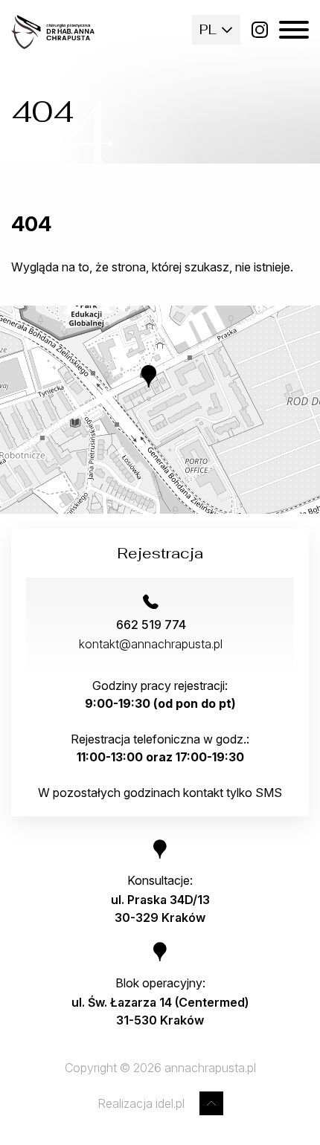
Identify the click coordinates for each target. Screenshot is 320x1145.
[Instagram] (259, 29)
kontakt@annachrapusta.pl (151, 643)
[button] (160, 387)
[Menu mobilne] (294, 30)
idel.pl (170, 1103)
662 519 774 (151, 624)
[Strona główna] (53, 32)
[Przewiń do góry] (211, 1103)
